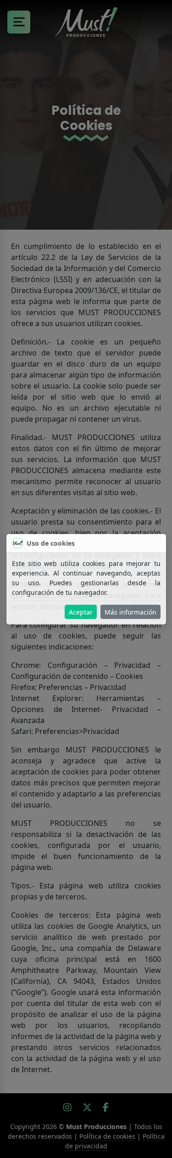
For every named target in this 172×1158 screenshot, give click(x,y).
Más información (130, 611)
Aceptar (81, 611)
